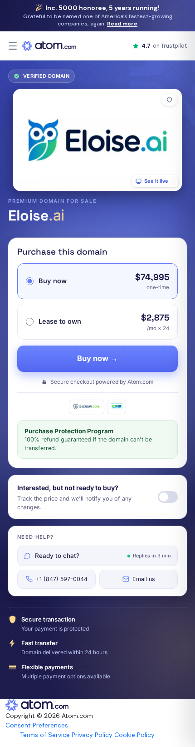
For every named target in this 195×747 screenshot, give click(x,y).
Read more (122, 23)
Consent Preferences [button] (36, 725)
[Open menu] (13, 46)
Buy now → (97, 358)
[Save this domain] (169, 100)
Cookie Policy (134, 735)
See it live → (159, 181)
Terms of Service (45, 735)
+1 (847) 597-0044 (62, 579)
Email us (143, 579)
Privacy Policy (92, 735)
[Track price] (168, 497)
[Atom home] (49, 46)
